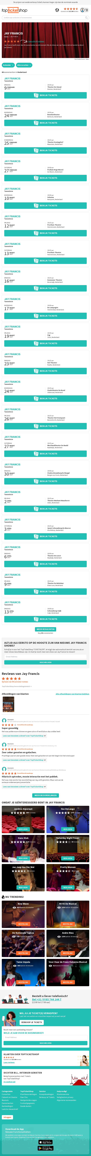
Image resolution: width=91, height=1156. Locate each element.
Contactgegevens (27, 1103)
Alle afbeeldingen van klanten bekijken (72, 694)
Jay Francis (14, 36)
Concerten (6, 1094)
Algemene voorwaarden (66, 1100)
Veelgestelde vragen (28, 1100)
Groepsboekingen (46, 1094)
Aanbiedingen (7, 1106)
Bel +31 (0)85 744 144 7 (46, 999)
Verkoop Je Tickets (47, 1097)
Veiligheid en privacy (65, 1097)
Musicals (5, 1100)
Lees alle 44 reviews (36, 41)
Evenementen (7, 1103)
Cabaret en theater (9, 1097)
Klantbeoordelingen (28, 1094)
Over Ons (24, 1097)
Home (6, 36)
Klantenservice (63, 1094)
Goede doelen (25, 1106)
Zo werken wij (9, 1082)
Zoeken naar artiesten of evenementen (18, 18)
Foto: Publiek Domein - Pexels (82, 59)
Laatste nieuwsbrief (10, 1109)
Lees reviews (9, 1062)
